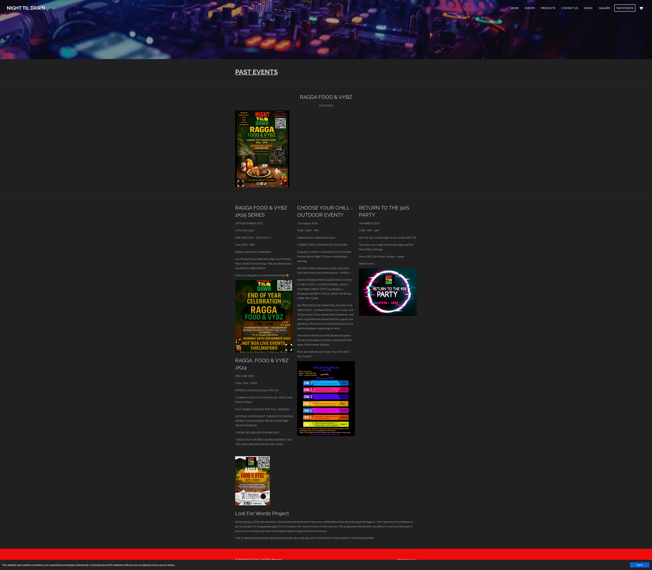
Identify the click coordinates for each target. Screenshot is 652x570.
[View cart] (641, 8)
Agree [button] (640, 565)
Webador (412, 559)
